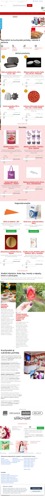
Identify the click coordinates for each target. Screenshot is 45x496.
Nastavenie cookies (36, 491)
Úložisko (27, 13)
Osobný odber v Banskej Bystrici (31, 458)
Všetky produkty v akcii (22, 123)
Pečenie (36, 13)
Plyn (34, 296)
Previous (15, 16)
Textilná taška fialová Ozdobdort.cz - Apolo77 (11, 182)
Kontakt (2, 458)
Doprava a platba (6, 2)
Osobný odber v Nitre (28, 462)
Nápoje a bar (23, 13)
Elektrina (35, 294)
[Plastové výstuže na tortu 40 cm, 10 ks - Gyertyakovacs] (33, 172)
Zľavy (1, 13)
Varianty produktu (11, 231)
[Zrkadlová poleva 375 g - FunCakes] (11, 137)
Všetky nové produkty (22, 199)
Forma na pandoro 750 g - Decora (11, 106)
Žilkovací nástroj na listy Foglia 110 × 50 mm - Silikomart (34, 72)
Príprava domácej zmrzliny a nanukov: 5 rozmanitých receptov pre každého (22, 317)
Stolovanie (32, 13)
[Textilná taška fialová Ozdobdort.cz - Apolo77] (11, 172)
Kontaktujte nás (33, 442)
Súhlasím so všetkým (36, 488)
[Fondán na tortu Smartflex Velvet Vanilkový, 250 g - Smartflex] (33, 242)
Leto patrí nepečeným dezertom (4, 306)
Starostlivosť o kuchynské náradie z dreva (37, 289)
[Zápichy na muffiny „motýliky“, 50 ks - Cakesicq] (33, 137)
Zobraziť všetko (27, 469)
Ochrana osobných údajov (6, 462)
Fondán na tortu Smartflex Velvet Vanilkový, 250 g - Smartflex (33, 252)
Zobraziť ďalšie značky (22, 423)
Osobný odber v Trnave (29, 465)
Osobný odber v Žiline (28, 466)
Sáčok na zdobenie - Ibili (11, 221)
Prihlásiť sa (40, 428)
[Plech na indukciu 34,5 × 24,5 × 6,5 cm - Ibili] (11, 62)
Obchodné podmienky (5, 463)
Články (2, 281)
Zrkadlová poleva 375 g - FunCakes (11, 147)
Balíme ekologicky (16, 461)
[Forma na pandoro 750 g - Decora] (11, 96)
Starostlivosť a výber (5, 474)
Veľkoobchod (15, 458)
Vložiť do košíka (16, 81)
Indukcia (35, 293)
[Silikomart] (22, 418)
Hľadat (29, 5)
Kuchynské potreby (9, 13)
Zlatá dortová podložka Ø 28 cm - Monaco (11, 252)
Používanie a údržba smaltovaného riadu (9, 479)
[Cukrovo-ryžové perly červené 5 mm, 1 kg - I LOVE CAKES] (33, 96)
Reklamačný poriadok (5, 461)
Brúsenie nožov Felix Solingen (7, 482)
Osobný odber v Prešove (29, 463)
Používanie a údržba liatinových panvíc (9, 478)
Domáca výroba (16, 13)
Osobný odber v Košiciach (29, 461)
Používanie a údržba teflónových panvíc (9, 481)
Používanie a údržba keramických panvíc (9, 475)
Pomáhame (14, 462)
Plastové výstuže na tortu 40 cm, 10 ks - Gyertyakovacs (33, 182)
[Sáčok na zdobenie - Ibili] (11, 212)
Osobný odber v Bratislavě (29, 459)
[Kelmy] (37, 413)
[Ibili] (5, 413)
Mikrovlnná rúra (36, 291)
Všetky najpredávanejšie (22, 270)
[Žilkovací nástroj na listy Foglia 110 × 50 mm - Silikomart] (33, 62)
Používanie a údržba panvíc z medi (8, 477)
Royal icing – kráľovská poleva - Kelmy (34, 222)
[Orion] (26, 413)
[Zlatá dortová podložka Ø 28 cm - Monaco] (11, 242)
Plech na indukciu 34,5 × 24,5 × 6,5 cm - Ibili (11, 72)
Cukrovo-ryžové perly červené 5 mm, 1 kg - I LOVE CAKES (33, 106)
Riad (4, 13)
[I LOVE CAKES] (14, 413)
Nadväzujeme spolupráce (17, 459)
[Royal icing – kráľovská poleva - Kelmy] (33, 212)
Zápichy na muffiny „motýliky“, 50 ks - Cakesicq (34, 147)
